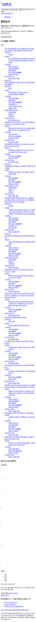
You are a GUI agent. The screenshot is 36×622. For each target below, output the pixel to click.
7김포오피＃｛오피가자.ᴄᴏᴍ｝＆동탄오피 (13, 9)
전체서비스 (25, 610)
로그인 (3, 610)
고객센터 (13, 610)
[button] (13, 12)
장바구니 (10, 13)
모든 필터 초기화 (6, 37)
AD (2, 45)
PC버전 (7, 610)
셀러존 (19, 610)
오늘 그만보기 (5, 593)
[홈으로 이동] (6, 4)
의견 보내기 (14, 593)
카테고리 (4, 13)
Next (3, 571)
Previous (4, 465)
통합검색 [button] (8, 17)
